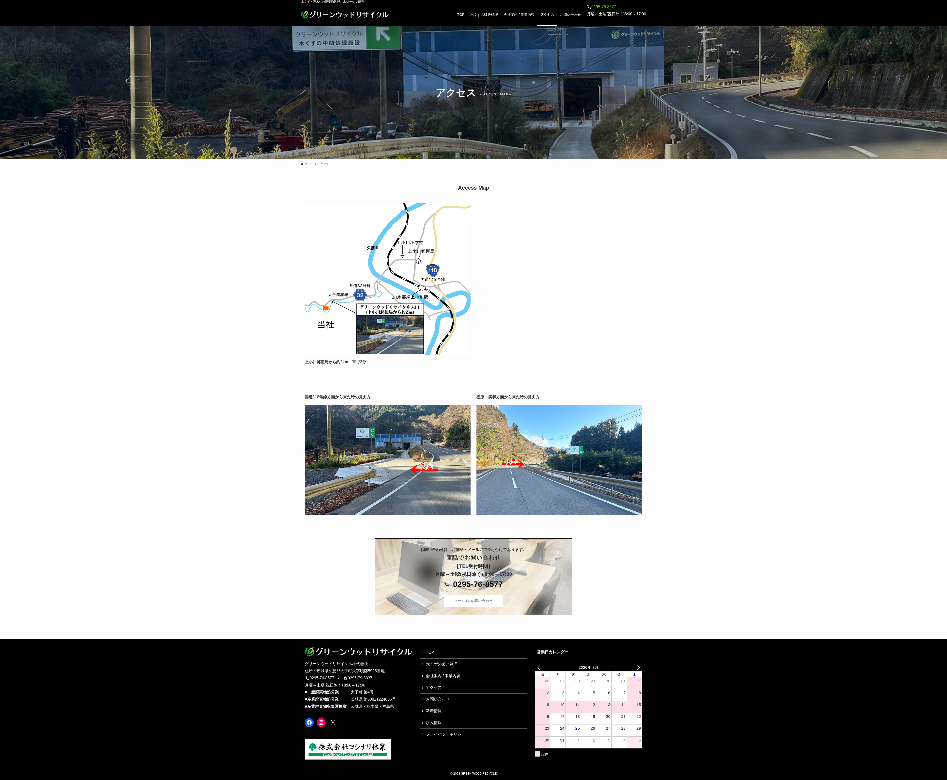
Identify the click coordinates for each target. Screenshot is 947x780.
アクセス (434, 687)
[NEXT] (637, 667)
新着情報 (434, 711)
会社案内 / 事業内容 (443, 676)
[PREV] (539, 667)
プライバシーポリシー (445, 734)
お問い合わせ (438, 699)
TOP (430, 652)
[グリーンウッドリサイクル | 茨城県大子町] (345, 14)
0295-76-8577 (603, 7)
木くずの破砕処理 (441, 664)
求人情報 (434, 723)
